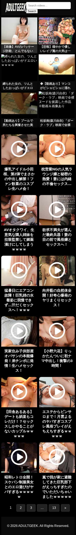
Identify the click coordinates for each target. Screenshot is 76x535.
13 (54, 508)
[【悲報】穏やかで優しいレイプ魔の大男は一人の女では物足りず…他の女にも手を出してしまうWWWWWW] (57, 25)
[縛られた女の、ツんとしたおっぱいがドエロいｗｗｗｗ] (19, 62)
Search (32, 11)
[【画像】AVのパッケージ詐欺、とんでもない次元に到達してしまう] (19, 25)
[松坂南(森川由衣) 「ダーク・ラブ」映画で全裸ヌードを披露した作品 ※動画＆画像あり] (57, 99)
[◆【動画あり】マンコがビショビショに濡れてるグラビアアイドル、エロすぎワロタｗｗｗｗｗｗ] (57, 62)
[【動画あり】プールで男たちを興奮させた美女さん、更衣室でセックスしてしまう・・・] (19, 99)
